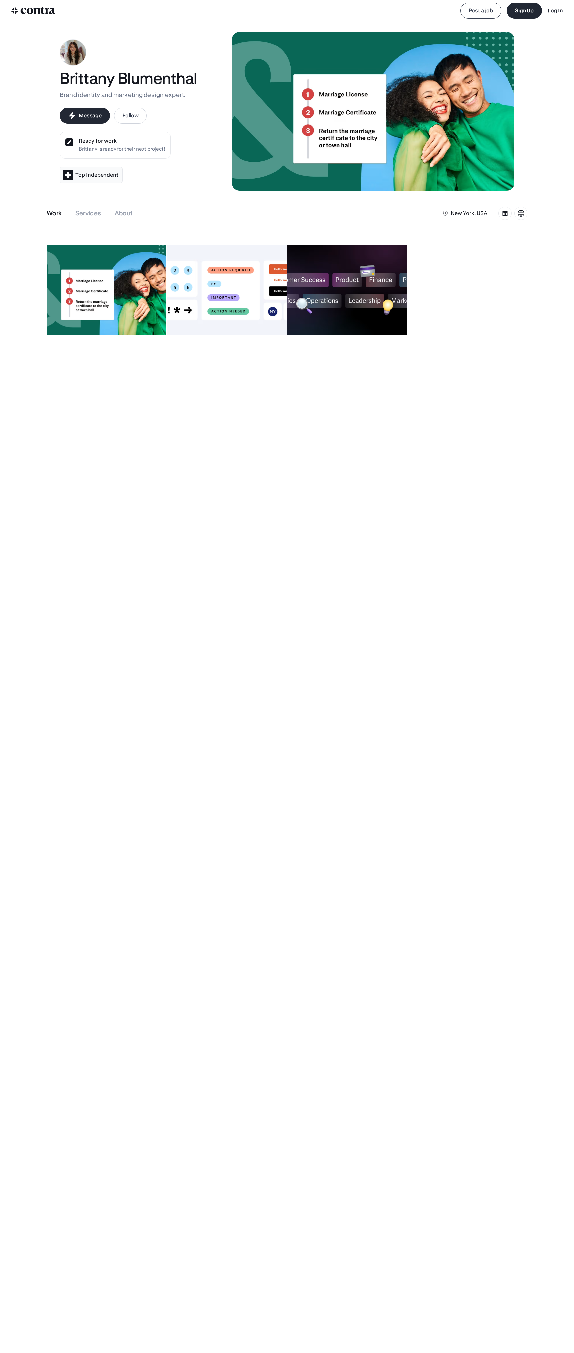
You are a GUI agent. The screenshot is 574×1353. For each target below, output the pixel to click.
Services (88, 213)
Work (54, 213)
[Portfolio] (521, 213)
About (124, 213)
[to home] (33, 11)
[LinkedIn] (505, 213)
